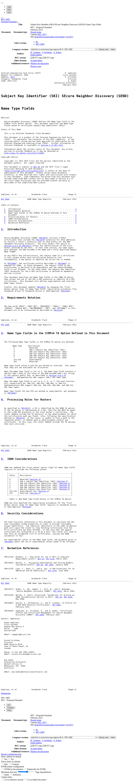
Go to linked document (36, 780)
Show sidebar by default (11, 756)
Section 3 (35, 479)
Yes (5, 759)
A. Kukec (57, 52)
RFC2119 (58, 310)
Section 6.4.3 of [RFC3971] (17, 246)
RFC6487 (62, 263)
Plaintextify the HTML (36, 769)
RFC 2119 (50, 559)
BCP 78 (37, 167)
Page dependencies (43, 772)
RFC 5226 (68, 597)
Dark (9, 10)
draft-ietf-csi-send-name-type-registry (50, 37)
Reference (17, 775)
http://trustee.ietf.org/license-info (24, 171)
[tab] (8, 705)
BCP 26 (58, 597)
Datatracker (6, 693)
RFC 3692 (49, 565)
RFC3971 (43, 238)
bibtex (39, 60)
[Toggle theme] (2, 2)
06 (37, 42)
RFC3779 (40, 240)
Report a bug (35, 66)
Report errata (35, 32)
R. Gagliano (35, 52)
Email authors (36, 55)
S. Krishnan (47, 52)
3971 (12, 77)
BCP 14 (41, 559)
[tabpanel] (67, 734)
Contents (15, 764)
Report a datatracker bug (11, 754)
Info (6, 764)
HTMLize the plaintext (14, 769)
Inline (113, 49)
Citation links (6, 777)
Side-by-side (103, 49)
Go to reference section (14, 780)
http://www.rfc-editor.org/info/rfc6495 (24, 153)
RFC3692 (12, 393)
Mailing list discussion (39, 63)
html (35, 60)
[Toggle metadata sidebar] (2, 17)
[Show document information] (18, 22)
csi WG (69, 37)
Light (9, 7)
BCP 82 (40, 565)
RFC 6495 (9, 20)
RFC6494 (12, 263)
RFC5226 (65, 291)
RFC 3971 (42, 34)
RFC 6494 (40, 615)
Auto (9, 12)
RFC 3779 (52, 571)
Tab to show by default (10, 761)
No (12, 759)
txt (31, 60)
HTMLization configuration (12, 766)
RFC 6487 (56, 605)
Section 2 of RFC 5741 (52, 145)
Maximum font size (9, 772)
